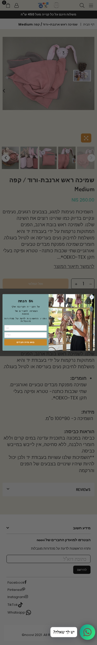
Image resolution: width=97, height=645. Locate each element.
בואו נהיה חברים (25, 342)
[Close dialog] (91, 297)
